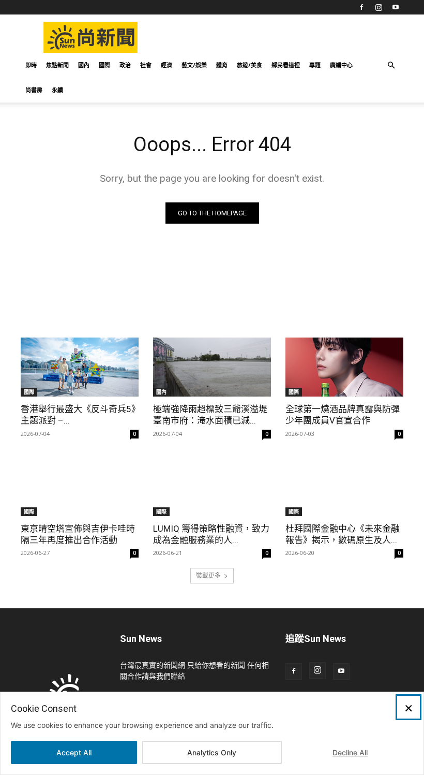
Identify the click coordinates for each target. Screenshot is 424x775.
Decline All (350, 752)
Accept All (74, 752)
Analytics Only (211, 752)
